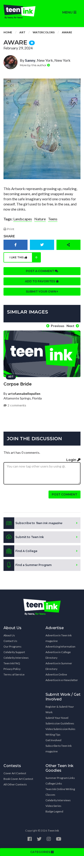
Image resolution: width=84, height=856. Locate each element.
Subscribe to (38, 523)
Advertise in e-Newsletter (62, 680)
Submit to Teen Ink (29, 537)
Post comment (64, 494)
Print (10, 229)
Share (9, 236)
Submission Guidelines (60, 723)
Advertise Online (56, 674)
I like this (23, 257)
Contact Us (10, 641)
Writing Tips (53, 734)
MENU (68, 12)
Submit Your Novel (57, 718)
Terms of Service (14, 674)
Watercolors (44, 32)
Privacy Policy (12, 669)
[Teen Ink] (21, 12)
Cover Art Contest (15, 773)
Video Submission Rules (60, 729)
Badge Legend (54, 811)
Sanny (30, 60)
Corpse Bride (18, 384)
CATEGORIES (40, 852)
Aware (67, 32)
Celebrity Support (14, 652)
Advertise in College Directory (58, 654)
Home (8, 32)
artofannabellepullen (24, 394)
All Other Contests (15, 784)
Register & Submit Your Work (60, 709)
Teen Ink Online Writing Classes (60, 791)
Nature (40, 219)
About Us (9, 635)
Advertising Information (60, 646)
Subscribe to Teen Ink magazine (59, 748)
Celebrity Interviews (16, 657)
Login (71, 460)
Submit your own (41, 291)
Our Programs (12, 646)
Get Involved (53, 740)
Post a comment (40, 271)
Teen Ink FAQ (12, 663)
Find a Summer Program (33, 565)
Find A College (26, 551)
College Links (54, 783)
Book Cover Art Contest (18, 779)
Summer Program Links (60, 778)
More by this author (33, 65)
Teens (52, 219)
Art (22, 32)
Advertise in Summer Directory (59, 666)
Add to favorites (40, 281)
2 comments (16, 405)
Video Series (53, 806)
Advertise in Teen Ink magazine (59, 638)
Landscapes (22, 219)
